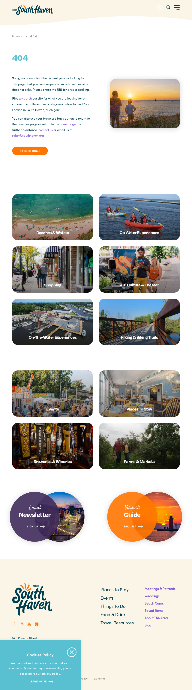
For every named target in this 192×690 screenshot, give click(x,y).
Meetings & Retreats (160, 588)
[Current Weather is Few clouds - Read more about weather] (159, 7)
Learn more (38, 681)
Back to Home (30, 150)
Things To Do (113, 606)
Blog (148, 625)
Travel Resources (117, 623)
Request (130, 526)
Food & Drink (113, 614)
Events (106, 598)
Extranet (99, 678)
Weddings (152, 596)
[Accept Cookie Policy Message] (71, 652)
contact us (46, 130)
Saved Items (154, 610)
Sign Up (32, 526)
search (27, 98)
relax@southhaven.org (28, 135)
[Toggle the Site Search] (168, 7)
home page (68, 124)
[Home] (32, 9)
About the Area (156, 618)
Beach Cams (154, 603)
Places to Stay (114, 589)
